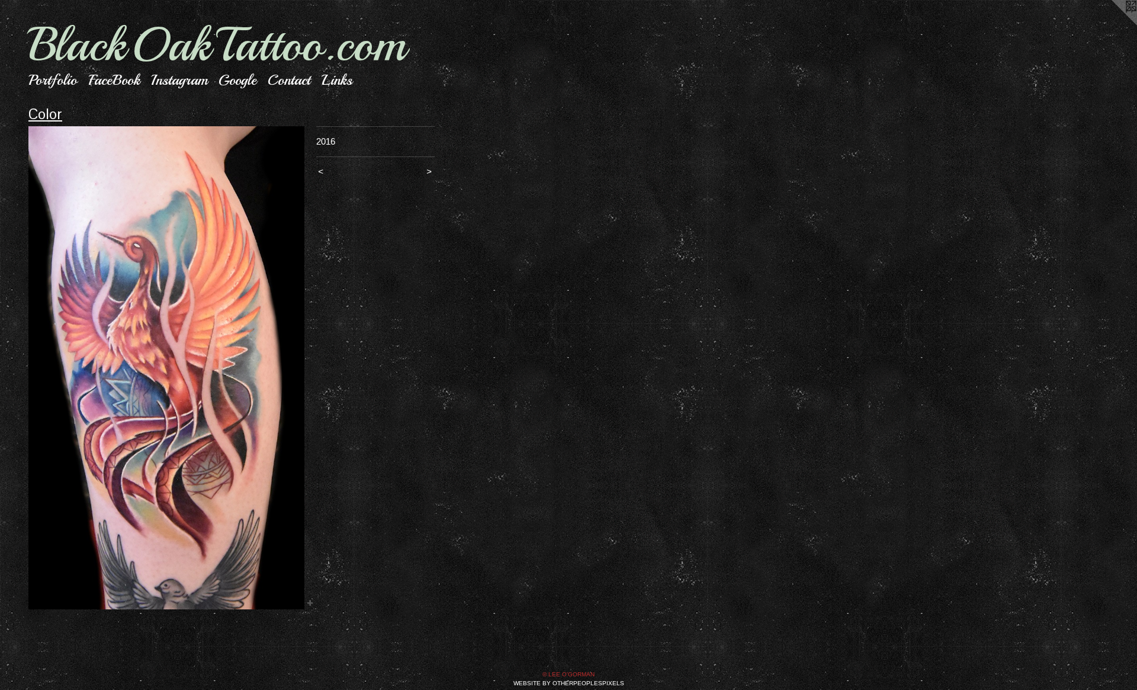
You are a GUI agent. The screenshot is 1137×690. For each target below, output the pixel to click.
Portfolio (52, 80)
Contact (289, 80)
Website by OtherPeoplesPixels (568, 683)
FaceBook (114, 80)
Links (337, 80)
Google (237, 80)
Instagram (179, 80)
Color (45, 113)
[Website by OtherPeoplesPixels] (1113, 23)
